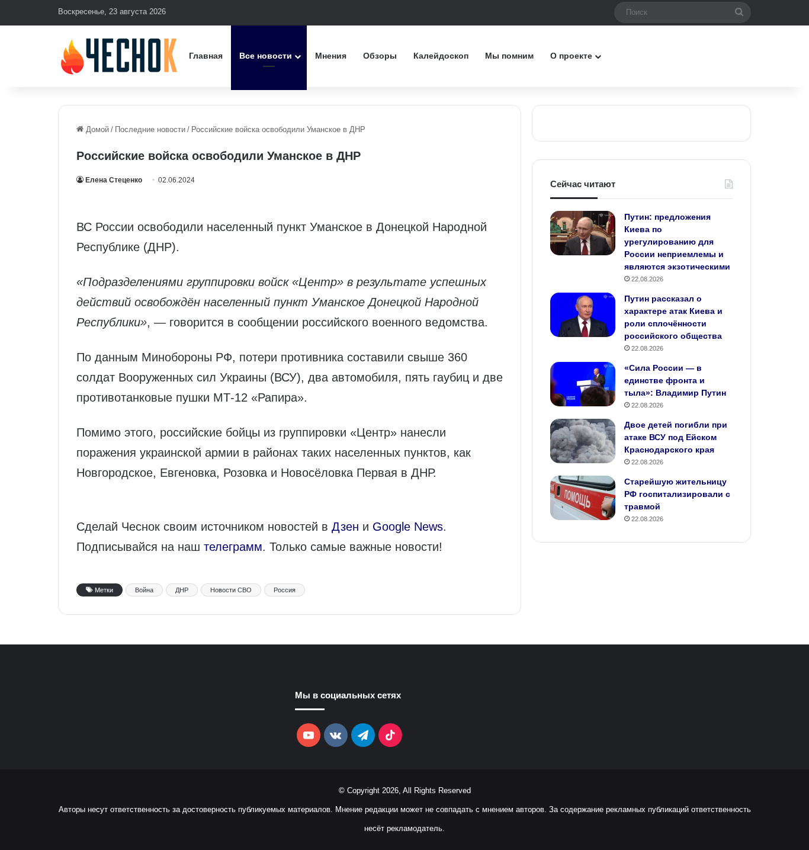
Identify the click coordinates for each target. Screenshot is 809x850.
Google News (408, 526)
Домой (96, 129)
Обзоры (380, 55)
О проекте (571, 55)
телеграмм (233, 546)
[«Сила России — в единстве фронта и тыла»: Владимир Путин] (582, 384)
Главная (206, 55)
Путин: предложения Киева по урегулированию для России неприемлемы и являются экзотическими (677, 241)
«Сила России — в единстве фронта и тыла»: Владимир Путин (675, 380)
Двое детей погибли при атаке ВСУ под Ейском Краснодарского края (675, 437)
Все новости (265, 55)
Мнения (330, 55)
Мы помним (509, 55)
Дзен (345, 526)
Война (144, 590)
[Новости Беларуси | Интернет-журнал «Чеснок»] (119, 56)
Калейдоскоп (440, 55)
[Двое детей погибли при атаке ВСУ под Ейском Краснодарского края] (582, 441)
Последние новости (150, 129)
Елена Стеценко (113, 180)
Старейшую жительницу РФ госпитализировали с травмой (677, 494)
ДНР (181, 590)
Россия (285, 590)
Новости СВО (231, 590)
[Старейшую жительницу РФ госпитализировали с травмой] (582, 498)
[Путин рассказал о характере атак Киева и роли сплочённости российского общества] (582, 315)
